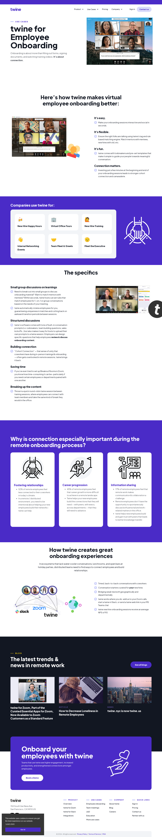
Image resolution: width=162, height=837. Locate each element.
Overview (67, 804)
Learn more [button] (10, 824)
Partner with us (138, 815)
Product (77, 9)
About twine (114, 804)
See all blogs (141, 665)
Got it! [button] (23, 830)
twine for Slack (69, 812)
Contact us (144, 9)
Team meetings (92, 808)
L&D (88, 812)
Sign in (132, 9)
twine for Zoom (69, 808)
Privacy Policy (82, 834)
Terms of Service (95, 834)
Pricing (105, 9)
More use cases (92, 819)
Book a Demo (32, 778)
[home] (15, 9)
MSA (104, 834)
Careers (112, 812)
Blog (111, 808)
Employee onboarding (95, 804)
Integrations (68, 815)
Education (90, 815)
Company (116, 9)
